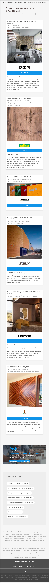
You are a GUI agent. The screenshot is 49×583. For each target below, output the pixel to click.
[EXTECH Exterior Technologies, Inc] (24, 263)
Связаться (24, 73)
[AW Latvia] (24, 67)
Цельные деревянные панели (18, 483)
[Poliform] (24, 335)
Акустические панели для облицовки (20, 498)
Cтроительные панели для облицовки (21, 502)
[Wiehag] (24, 199)
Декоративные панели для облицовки (20, 488)
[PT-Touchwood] (24, 412)
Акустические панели (15, 512)
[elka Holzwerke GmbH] (24, 144)
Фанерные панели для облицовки (19, 493)
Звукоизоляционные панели (17, 517)
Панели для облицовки (15, 507)
